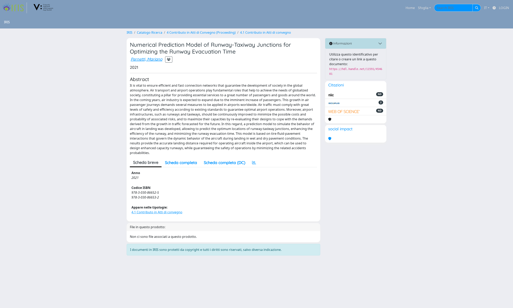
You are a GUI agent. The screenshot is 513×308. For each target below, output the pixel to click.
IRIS (129, 32)
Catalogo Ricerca (149, 32)
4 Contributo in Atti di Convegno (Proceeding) (201, 32)
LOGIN (504, 8)
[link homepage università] (43, 7)
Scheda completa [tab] (181, 162)
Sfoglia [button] (423, 8)
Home (410, 8)
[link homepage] (14, 7)
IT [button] (485, 8)
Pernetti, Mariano (146, 59)
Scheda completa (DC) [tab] (224, 162)
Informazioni (342, 43)
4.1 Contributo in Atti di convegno (265, 32)
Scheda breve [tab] (145, 162)
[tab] (254, 162)
